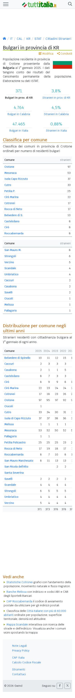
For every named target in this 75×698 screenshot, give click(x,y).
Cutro (7, 185)
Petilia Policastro (15, 442)
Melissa (9, 304)
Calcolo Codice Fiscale (26, 662)
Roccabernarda (13, 233)
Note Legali (19, 645)
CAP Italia (18, 657)
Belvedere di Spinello (17, 358)
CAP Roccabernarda (19, 601)
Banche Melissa (17, 591)
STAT (38, 39)
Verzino (9, 262)
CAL (19, 39)
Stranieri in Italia (56, 130)
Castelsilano (11, 221)
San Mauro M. (12, 250)
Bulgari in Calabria (19, 114)
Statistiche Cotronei (20, 582)
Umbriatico (11, 274)
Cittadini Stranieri (58, 39)
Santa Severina (14, 472)
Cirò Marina (11, 197)
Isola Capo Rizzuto (16, 179)
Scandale (10, 268)
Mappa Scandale (17, 624)
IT (11, 39)
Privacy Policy (20, 650)
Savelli (8, 292)
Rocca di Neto (13, 209)
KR (28, 39)
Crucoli (8, 298)
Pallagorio (10, 310)
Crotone (9, 166)
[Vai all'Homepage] (39, 4)
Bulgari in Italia (18, 130)
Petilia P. (9, 191)
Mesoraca (10, 173)
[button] (69, 4)
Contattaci (19, 674)
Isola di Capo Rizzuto (17, 418)
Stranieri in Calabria (56, 114)
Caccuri (9, 280)
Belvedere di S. (13, 215)
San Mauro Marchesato (18, 460)
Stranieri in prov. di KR (56, 97)
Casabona (10, 286)
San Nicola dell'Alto (16, 466)
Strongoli (10, 256)
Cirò (6, 227)
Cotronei (9, 203)
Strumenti (18, 669)
